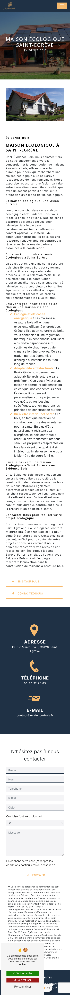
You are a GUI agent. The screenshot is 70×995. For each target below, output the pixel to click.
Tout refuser (23, 980)
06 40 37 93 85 (35, 683)
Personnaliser (22, 986)
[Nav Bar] (62, 6)
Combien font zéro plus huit (24, 816)
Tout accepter (23, 973)
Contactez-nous (30, 593)
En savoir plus (28, 581)
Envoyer (38, 875)
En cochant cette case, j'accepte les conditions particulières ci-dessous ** (30, 863)
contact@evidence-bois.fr (35, 715)
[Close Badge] (51, 985)
